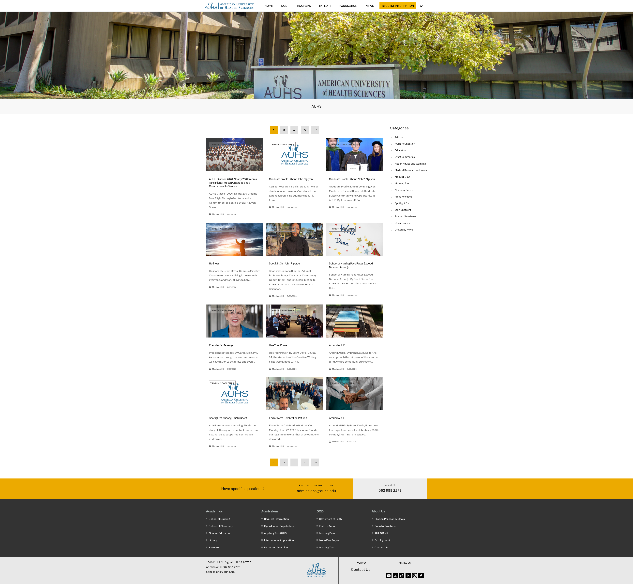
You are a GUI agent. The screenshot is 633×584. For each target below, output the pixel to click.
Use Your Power (279, 345)
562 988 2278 (390, 490)
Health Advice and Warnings (410, 163)
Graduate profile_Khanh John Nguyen (291, 179)
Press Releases (403, 196)
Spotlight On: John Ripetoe (284, 263)
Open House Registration (279, 526)
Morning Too (402, 183)
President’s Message (221, 345)
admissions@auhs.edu (316, 490)
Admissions (269, 511)
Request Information (398, 6)
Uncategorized (403, 223)
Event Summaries (405, 157)
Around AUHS (337, 345)
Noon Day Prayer (329, 540)
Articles (399, 137)
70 (304, 130)
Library (213, 540)
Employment (382, 540)
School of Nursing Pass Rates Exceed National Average (351, 265)
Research (214, 547)
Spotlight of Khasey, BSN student (228, 418)
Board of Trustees (385, 526)
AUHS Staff (381, 533)
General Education (220, 533)
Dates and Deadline (276, 547)
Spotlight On (402, 203)
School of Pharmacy (221, 526)
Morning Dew (402, 177)
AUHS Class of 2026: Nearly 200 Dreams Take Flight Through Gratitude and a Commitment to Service (233, 182)
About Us (378, 511)
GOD (320, 511)
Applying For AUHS (275, 533)
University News (404, 229)
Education (401, 150)
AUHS (317, 106)
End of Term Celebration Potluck (288, 418)
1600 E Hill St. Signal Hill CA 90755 (228, 562)
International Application (279, 540)
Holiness (214, 263)
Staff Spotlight (403, 210)
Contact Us (381, 547)
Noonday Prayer (404, 190)
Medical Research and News (411, 170)
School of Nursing (219, 519)
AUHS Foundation (405, 143)
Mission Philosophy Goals (390, 519)
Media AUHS (218, 214)
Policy (361, 563)
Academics (214, 511)
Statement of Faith (330, 519)
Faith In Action (327, 526)
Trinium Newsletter (222, 144)
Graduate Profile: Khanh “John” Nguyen (352, 179)
